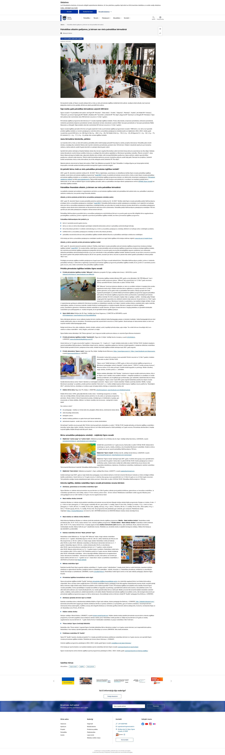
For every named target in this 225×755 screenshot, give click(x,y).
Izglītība (82, 666)
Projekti (62, 729)
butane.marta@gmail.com (100, 615)
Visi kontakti (124, 740)
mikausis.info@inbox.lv (69, 274)
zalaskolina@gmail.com (127, 471)
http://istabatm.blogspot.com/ (145, 601)
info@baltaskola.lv (68, 315)
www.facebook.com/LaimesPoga (86, 441)
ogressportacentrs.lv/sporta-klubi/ (128, 647)
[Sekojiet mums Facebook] (143, 724)
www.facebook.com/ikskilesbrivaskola (119, 390)
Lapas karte (90, 735)
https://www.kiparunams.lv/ (121, 351)
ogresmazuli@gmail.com (104, 455)
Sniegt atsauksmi (112, 696)
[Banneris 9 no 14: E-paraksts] (103, 681)
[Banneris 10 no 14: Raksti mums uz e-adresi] (121, 681)
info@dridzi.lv (131, 337)
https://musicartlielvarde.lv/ (75, 511)
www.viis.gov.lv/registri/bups (143, 238)
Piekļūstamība (91, 732)
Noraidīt (69, 11)
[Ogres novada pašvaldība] (71, 18)
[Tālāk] (171, 681)
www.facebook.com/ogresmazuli (121, 455)
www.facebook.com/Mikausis (85, 274)
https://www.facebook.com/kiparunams (143, 351)
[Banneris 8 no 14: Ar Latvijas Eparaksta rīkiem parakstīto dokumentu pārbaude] (85, 681)
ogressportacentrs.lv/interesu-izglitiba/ (136, 651)
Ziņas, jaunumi (90, 666)
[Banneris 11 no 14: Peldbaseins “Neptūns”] (139, 681)
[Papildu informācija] (124, 734)
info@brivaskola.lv (101, 390)
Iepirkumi (63, 726)
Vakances (63, 724)
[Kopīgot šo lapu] (160, 33)
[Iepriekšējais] (53, 681)
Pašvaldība (63, 732)
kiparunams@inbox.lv (73, 353)
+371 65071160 (122, 724)
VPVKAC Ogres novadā (145, 181)
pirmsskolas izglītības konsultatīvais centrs (105, 581)
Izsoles (62, 735)
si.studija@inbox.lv (99, 571)
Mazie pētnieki (82, 560)
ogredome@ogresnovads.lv (126, 726)
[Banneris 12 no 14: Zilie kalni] (157, 681)
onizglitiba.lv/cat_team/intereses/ (121, 643)
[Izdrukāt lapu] (160, 29)
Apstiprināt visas (88, 11)
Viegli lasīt (90, 724)
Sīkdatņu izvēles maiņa (93, 738)
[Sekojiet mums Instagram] (150, 724)
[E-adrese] (119, 734)
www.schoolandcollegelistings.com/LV (81, 339)
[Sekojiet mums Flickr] (154, 724)
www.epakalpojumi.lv (83, 179)
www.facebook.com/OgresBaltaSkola (85, 315)
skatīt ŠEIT (98, 175)
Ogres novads (73, 666)
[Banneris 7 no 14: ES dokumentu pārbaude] (68, 681)
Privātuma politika (92, 729)
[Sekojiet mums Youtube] (146, 724)
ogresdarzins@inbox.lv (69, 441)
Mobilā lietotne (91, 726)
